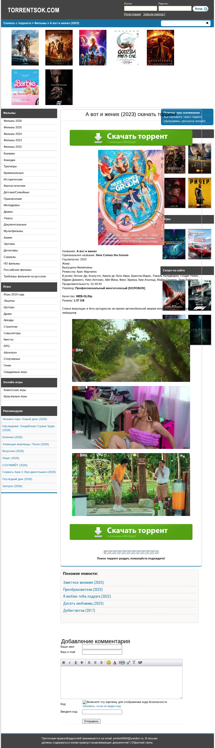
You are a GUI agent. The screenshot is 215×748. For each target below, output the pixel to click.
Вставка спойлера (140, 662)
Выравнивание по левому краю (89, 662)
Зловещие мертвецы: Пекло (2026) (25, 444)
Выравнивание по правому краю (101, 662)
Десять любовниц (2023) (83, 603)
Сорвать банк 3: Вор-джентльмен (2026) (29, 472)
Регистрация (132, 14)
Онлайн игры (13, 382)
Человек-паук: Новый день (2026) (24, 419)
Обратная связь (142, 742)
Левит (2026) (10, 458)
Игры (7, 286)
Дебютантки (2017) (79, 610)
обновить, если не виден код (102, 706)
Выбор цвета (115, 662)
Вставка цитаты (128, 662)
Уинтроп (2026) (12, 486)
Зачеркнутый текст (82, 662)
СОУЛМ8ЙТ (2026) (15, 465)
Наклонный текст (70, 662)
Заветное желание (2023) (83, 582)
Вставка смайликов (109, 662)
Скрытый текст (122, 662)
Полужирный (64, 662)
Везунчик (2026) (13, 451)
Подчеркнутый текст (76, 662)
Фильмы (9, 112)
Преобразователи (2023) (83, 589)
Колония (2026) (12, 437)
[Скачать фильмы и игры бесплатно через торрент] (39, 10)
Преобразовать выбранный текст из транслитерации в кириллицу (134, 662)
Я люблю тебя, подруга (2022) (87, 596)
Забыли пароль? (154, 14)
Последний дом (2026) (17, 479)
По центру (95, 662)
